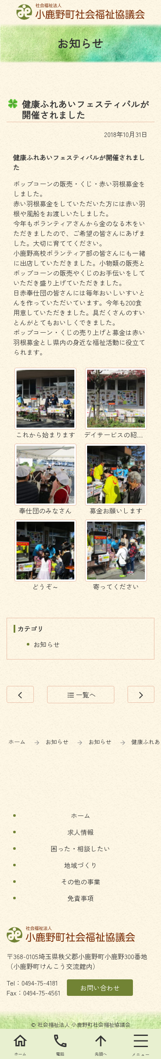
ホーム (17, 742)
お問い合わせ (100, 988)
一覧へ (81, 695)
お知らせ (46, 644)
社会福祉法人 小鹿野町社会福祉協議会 (81, 11)
